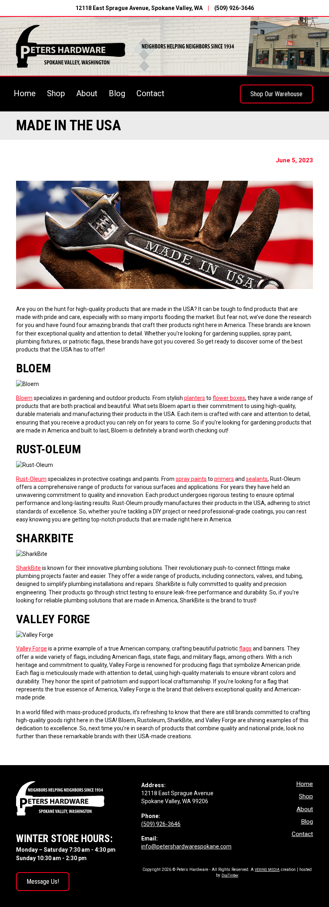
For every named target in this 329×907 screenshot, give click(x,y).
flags (245, 648)
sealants (257, 479)
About (86, 93)
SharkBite (28, 568)
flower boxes (229, 398)
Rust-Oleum (31, 479)
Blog (117, 93)
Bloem (24, 398)
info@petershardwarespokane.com (186, 846)
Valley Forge (31, 648)
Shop (56, 93)
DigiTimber (229, 875)
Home (25, 93)
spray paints (191, 479)
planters (194, 398)
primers (224, 479)
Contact (150, 93)
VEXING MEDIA (267, 870)
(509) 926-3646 (234, 8)
